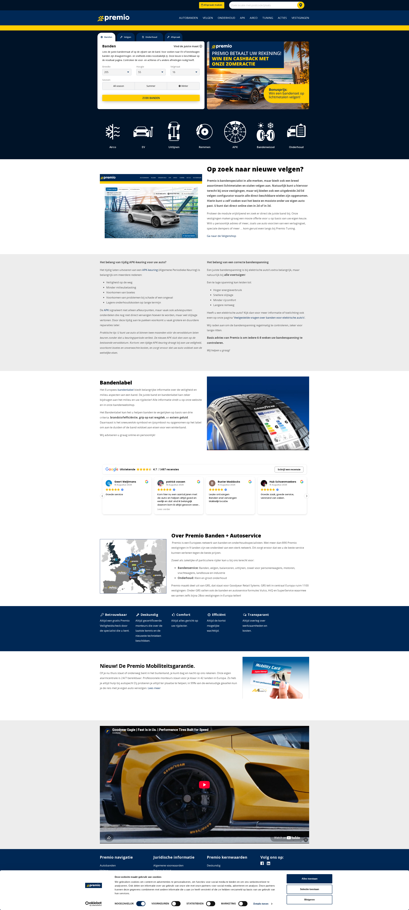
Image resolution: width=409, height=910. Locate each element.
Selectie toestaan (309, 889)
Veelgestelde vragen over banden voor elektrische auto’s (269, 317)
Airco (254, 18)
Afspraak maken (212, 4)
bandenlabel (126, 390)
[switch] (176, 903)
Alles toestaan (309, 878)
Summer (151, 85)
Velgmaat (175, 66)
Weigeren (309, 899)
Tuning (267, 18)
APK (242, 18)
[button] (306, 496)
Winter (184, 85)
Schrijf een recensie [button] (289, 469)
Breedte (106, 66)
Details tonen (260, 903)
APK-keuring (150, 270)
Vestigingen (300, 18)
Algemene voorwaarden (168, 865)
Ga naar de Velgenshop (221, 236)
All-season (118, 85)
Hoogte (140, 66)
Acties (282, 18)
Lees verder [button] (112, 509)
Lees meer (154, 688)
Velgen (208, 18)
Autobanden (188, 18)
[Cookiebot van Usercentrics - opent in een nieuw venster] (94, 903)
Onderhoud (226, 18)
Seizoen (106, 79)
